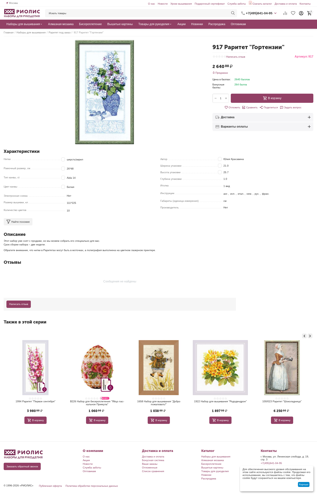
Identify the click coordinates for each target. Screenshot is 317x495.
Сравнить (252, 107)
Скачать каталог (262, 3)
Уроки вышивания (181, 3)
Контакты (305, 3)
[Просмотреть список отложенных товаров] (293, 13)
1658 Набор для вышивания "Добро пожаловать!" (101, 403)
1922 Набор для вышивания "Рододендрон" (162, 401)
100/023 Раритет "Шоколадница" (224, 401)
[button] (268, 107)
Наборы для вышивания (215, 456)
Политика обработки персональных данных (91, 485)
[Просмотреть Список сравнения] (285, 13)
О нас (151, 3)
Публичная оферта (50, 485)
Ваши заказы (149, 463)
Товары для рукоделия (215, 471)
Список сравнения (153, 471)
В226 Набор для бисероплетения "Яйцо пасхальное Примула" (39, 403)
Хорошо (303, 484)
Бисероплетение (211, 463)
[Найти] (233, 13)
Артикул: (301, 56)
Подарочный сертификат (210, 3)
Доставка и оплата (286, 3)
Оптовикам (89, 471)
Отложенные (149, 467)
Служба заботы (236, 3)
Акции (86, 460)
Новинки (206, 474)
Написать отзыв (235, 56)
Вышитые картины (212, 467)
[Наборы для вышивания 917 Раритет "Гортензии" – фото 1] (104, 92)
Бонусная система (153, 460)
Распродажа (208, 478)
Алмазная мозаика (212, 460)
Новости (163, 3)
